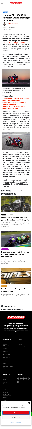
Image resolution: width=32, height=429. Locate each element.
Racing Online (22, 347)
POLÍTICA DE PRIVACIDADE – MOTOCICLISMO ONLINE (7, 395)
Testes (4, 360)
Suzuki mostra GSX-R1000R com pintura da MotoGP (14, 103)
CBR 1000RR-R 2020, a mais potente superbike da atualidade (15, 99)
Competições (5, 249)
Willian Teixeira (13, 24)
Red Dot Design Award (13, 43)
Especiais (5, 351)
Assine (4, 379)
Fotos (20, 344)
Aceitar (16, 413)
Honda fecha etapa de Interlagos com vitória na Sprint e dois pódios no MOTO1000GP (15, 254)
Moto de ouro (6, 357)
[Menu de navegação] (2, 3)
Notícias (6, 12)
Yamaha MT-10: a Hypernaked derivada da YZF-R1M (13, 107)
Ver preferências (16, 417)
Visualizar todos (26, 190)
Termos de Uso (7, 400)
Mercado (4, 286)
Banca (4, 363)
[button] (29, 402)
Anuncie (5, 387)
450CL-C (3, 214)
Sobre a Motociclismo (6, 344)
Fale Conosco (6, 390)
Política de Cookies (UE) (8, 367)
